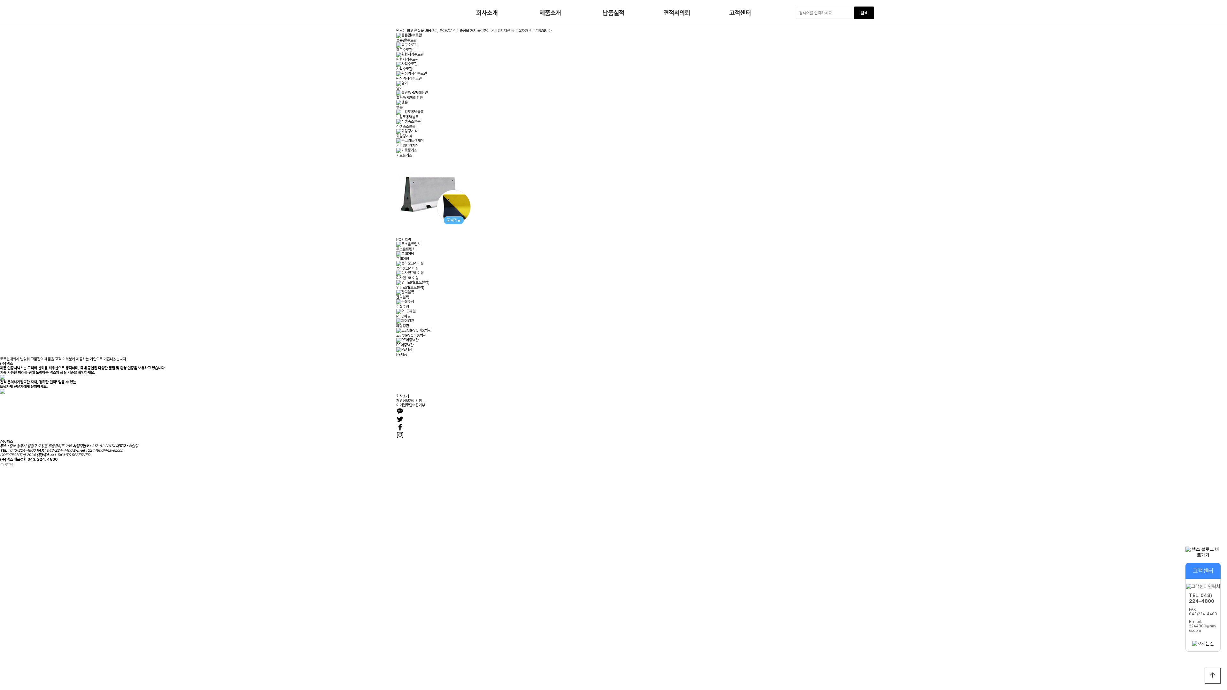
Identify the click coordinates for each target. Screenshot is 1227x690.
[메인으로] (378, 12)
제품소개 (550, 13)
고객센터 (740, 13)
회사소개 (487, 13)
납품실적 (613, 13)
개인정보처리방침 (409, 400)
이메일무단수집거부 (410, 405)
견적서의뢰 (676, 13)
